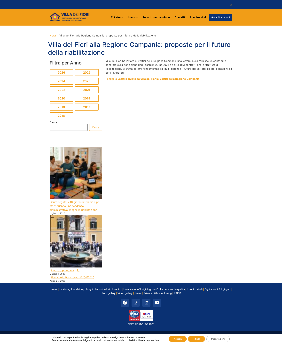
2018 (61, 107)
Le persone (166, 289)
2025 (86, 72)
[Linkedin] (146, 303)
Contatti (180, 17)
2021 (86, 89)
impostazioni (152, 340)
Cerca (53, 122)
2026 (61, 72)
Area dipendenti (220, 17)
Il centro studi (198, 17)
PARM (177, 293)
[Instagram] (136, 303)
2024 (61, 81)
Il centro (116, 289)
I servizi (133, 17)
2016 (61, 115)
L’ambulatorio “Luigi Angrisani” (140, 289)
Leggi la (153, 78)
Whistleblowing (163, 293)
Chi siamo (117, 17)
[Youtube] (157, 303)
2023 (86, 81)
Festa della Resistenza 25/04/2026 (72, 277)
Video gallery (125, 293)
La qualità (179, 289)
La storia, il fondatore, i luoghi (76, 289)
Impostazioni (218, 338)
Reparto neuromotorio (156, 17)
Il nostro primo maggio (65, 270)
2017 (86, 107)
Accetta (178, 338)
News (138, 293)
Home (53, 289)
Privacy (147, 293)
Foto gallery (108, 293)
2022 (61, 89)
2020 (61, 98)
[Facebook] (125, 303)
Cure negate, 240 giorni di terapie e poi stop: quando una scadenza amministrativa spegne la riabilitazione (75, 205)
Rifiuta (196, 338)
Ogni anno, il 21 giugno (217, 289)
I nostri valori (102, 289)
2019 (86, 98)
